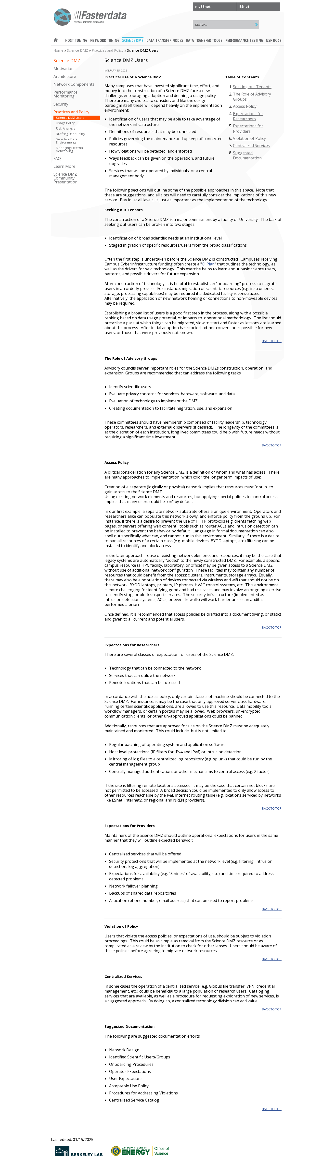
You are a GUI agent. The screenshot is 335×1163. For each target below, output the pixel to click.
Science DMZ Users (70, 118)
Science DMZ (77, 50)
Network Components (73, 84)
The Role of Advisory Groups (252, 96)
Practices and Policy (107, 50)
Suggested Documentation (247, 155)
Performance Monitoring (65, 94)
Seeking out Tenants (252, 86)
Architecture (64, 76)
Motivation (63, 68)
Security (60, 104)
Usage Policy (65, 123)
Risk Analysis (65, 128)
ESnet (244, 6)
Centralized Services (251, 145)
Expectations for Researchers (248, 116)
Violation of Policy (249, 138)
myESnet (203, 6)
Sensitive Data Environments (66, 140)
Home (58, 50)
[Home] (90, 18)
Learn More (64, 166)
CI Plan (208, 264)
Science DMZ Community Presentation (65, 178)
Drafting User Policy (70, 134)
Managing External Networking (70, 149)
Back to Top (272, 341)
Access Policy (245, 106)
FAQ (57, 158)
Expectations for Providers (248, 128)
